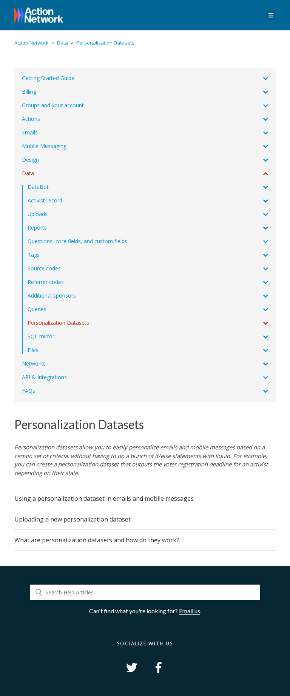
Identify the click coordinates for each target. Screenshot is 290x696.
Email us (189, 610)
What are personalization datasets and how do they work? (96, 540)
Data (62, 42)
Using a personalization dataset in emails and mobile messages (104, 498)
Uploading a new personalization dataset (72, 519)
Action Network (31, 42)
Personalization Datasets (105, 42)
